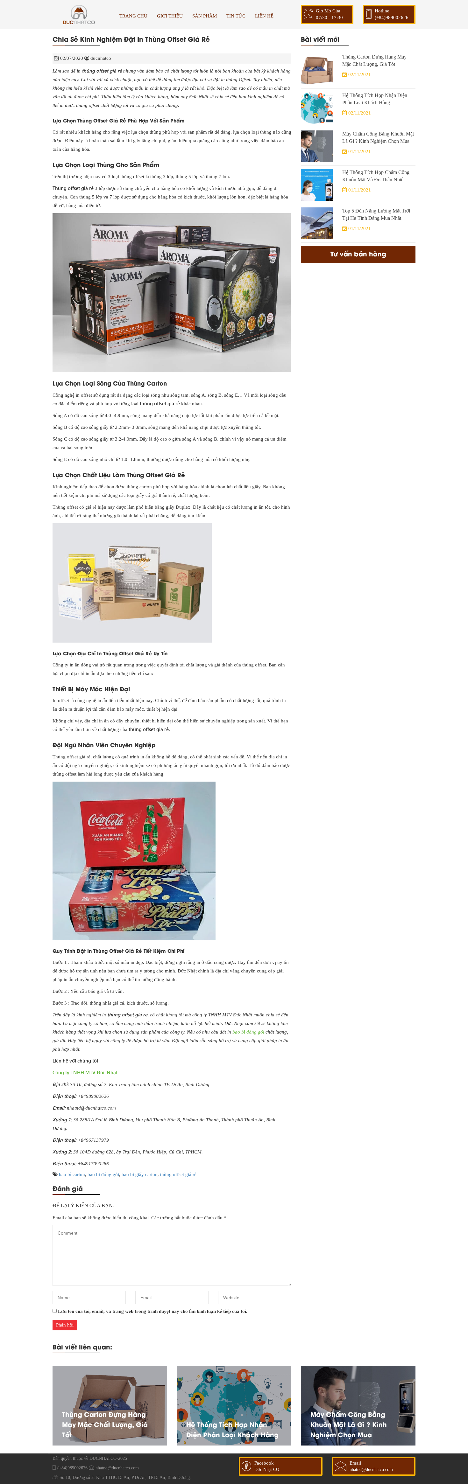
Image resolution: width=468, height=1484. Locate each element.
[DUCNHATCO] (79, 14)
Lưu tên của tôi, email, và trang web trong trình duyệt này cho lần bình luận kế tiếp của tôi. (152, 1311)
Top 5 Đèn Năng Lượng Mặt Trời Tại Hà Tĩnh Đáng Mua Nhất (376, 214)
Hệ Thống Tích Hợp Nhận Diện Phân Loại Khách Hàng (374, 99)
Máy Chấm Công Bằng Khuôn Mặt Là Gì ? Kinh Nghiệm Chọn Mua (378, 137)
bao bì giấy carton (140, 1174)
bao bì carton (72, 1174)
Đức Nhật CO (266, 1469)
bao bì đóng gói (248, 1032)
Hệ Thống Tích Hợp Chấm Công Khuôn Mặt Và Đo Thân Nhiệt (375, 176)
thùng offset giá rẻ (178, 1174)
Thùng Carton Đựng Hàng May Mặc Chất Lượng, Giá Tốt (374, 60)
